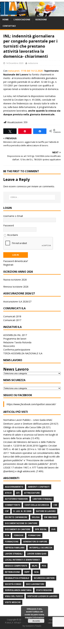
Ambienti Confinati (39, 486)
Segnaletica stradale (17, 578)
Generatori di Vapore (35, 541)
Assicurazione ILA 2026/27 (17, 301)
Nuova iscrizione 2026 (15, 279)
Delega (36, 517)
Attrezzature (32, 492)
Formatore (34, 535)
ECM (7, 535)
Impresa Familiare (15, 547)
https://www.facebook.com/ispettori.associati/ (31, 404)
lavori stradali (13, 553)
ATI (18, 492)
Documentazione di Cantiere (21, 523)
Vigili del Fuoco (14, 596)
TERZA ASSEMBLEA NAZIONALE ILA (22, 353)
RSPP (27, 572)
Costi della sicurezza (37, 505)
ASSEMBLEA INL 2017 (15, 335)
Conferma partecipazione (16, 349)
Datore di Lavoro (46, 511)
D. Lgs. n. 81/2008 (22, 511)
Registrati (8, 264)
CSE (55, 505)
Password (8, 225)
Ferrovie (18, 535)
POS (44, 565)
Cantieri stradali (42, 499)
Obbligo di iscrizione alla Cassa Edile (22, 427)
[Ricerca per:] (32, 197)
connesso (21, 186)
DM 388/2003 (50, 517)
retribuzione (12, 572)
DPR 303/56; (41, 529)
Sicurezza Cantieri (44, 578)
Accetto (36, 620)
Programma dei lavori (14, 338)
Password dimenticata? (15, 261)
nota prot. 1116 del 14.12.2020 (25, 70)
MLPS (34, 565)
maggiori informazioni (34, 617)
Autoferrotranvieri (16, 499)
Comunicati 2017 (12, 320)
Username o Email (13, 216)
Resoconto (9, 346)
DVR (53, 529)
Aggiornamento (14, 486)
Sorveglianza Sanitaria (18, 590)
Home (5, 19)
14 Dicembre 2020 (14, 63)
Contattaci (9, 26)
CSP (7, 511)
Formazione (12, 541)
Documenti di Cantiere (17, 529)
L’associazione (22, 19)
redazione (33, 63)
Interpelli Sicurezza (40, 547)
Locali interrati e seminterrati (22, 559)
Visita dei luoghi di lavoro (42, 596)
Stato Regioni (44, 590)
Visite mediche (13, 602)
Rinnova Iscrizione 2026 (15, 286)
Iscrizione (41, 19)
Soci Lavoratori (35, 584)
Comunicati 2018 (12, 316)
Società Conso (13, 584)
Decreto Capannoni (16, 517)
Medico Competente (16, 565)
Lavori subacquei (36, 553)
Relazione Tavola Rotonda (17, 342)
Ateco (8, 492)
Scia (36, 572)
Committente (12, 505)
